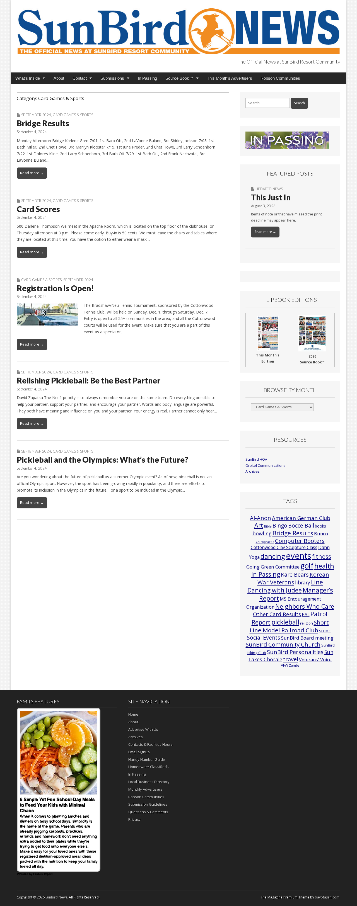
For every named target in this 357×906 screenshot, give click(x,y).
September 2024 (36, 115)
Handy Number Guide (146, 759)
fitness (321, 556)
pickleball (285, 622)
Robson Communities (280, 78)
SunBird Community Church (283, 644)
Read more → (32, 172)
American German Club (301, 517)
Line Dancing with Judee (285, 586)
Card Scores (38, 209)
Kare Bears (295, 574)
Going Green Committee (273, 566)
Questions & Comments (148, 811)
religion (306, 623)
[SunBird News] (178, 28)
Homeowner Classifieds (148, 766)
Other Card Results (277, 614)
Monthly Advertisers (145, 789)
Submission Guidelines (147, 804)
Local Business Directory (149, 781)
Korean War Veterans (293, 578)
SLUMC (325, 630)
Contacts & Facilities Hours (150, 744)
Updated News (269, 189)
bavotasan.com (327, 897)
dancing (272, 556)
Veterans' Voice (315, 660)
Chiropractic (265, 542)
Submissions (112, 78)
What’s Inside (27, 78)
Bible (268, 526)
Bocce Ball (301, 525)
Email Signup (139, 751)
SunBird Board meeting (307, 638)
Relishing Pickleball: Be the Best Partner (88, 380)
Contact (80, 78)
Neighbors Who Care (304, 606)
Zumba (294, 665)
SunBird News (56, 897)
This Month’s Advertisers (229, 78)
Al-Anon (260, 518)
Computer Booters (300, 541)
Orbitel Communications (265, 465)
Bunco (321, 533)
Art (258, 525)
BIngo (279, 525)
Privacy (134, 819)
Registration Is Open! (55, 288)
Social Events (263, 637)
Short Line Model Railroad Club (289, 626)
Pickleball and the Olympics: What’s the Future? (102, 459)
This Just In (271, 197)
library (302, 582)
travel (290, 659)
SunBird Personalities (295, 652)
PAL (306, 614)
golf (306, 566)
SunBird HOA (256, 459)
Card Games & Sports (73, 115)
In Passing (147, 78)
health (324, 566)
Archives (252, 471)
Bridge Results (43, 123)
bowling (262, 533)
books (320, 526)
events (298, 555)
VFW (284, 665)
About (59, 78)
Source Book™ (179, 78)
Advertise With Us (143, 729)
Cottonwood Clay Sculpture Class (284, 547)
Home (133, 714)
